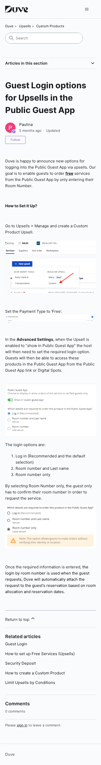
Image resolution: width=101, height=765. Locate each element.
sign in (22, 725)
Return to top (17, 619)
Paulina (26, 124)
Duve (9, 26)
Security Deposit (20, 663)
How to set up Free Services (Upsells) (40, 653)
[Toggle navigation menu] (87, 9)
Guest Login (16, 643)
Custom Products (50, 26)
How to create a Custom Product (35, 673)
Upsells (25, 26)
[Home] (17, 9)
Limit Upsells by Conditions (30, 682)
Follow (15, 140)
